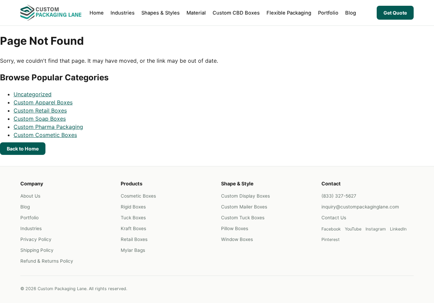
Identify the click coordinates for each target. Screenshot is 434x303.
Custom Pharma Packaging (48, 126)
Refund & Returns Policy (46, 261)
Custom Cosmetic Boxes (45, 135)
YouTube (353, 228)
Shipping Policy (37, 250)
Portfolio (328, 13)
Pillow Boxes (234, 228)
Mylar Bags (133, 250)
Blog (350, 13)
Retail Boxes (134, 239)
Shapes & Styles (160, 13)
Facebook (331, 228)
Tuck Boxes (133, 217)
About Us (30, 196)
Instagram (376, 228)
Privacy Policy (36, 239)
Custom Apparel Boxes (43, 102)
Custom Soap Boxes (40, 118)
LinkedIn (398, 228)
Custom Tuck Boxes (242, 217)
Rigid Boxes (133, 206)
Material (196, 13)
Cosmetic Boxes (138, 196)
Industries (123, 13)
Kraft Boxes (133, 228)
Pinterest (330, 239)
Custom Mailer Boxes (244, 206)
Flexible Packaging (289, 13)
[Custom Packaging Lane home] (50, 13)
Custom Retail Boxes (40, 110)
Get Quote (395, 13)
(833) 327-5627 (338, 196)
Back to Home (23, 149)
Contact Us (333, 217)
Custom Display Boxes (245, 196)
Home (97, 13)
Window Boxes (237, 239)
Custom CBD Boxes (236, 13)
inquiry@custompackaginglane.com (360, 206)
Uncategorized (33, 94)
